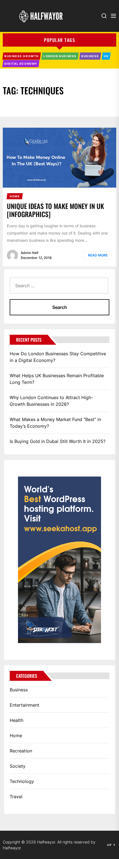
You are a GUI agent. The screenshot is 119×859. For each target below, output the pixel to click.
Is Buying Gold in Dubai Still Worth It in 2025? (57, 441)
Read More (98, 255)
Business (19, 689)
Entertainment (24, 705)
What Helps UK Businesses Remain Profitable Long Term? (57, 379)
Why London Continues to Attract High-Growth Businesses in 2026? (51, 401)
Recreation (21, 751)
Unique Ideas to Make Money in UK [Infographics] (55, 210)
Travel (16, 796)
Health (16, 720)
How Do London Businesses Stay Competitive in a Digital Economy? (58, 357)
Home (16, 735)
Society (17, 766)
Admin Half (29, 253)
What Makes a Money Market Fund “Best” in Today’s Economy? (55, 423)
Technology (22, 781)
